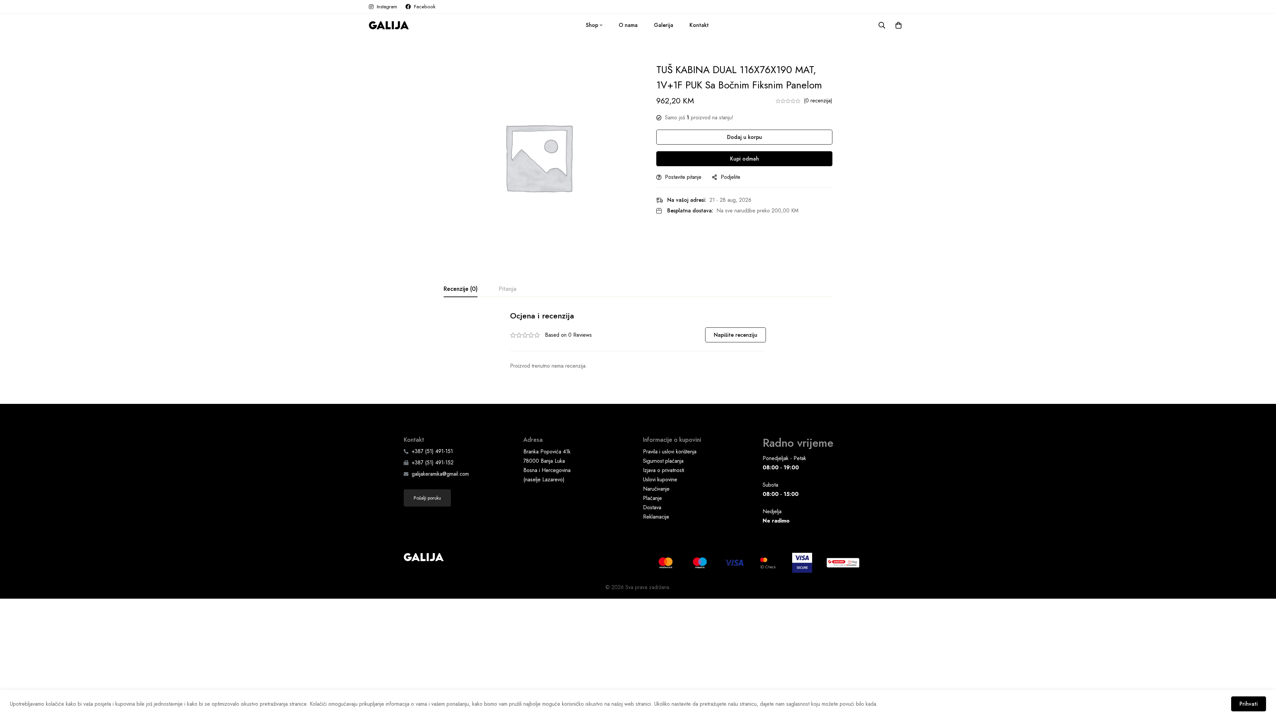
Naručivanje (656, 489)
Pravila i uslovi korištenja (669, 451)
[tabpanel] (638, 340)
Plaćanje (652, 498)
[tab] (461, 289)
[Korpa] (898, 25)
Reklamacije (656, 517)
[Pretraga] (882, 25)
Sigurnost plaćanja (663, 461)
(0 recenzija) (818, 100)
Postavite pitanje (683, 177)
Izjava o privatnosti (663, 470)
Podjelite (730, 177)
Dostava (652, 507)
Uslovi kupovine (660, 479)
